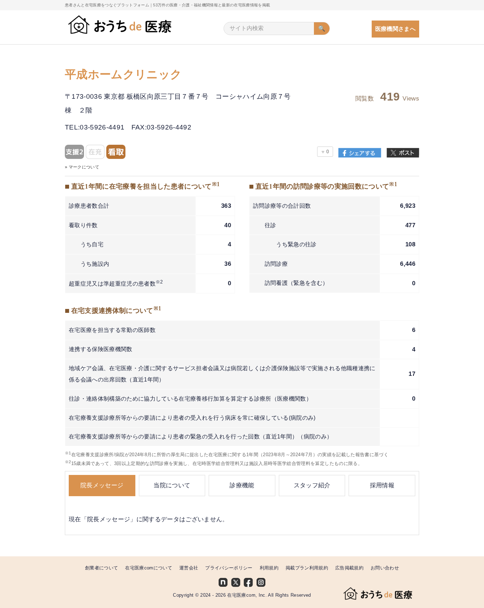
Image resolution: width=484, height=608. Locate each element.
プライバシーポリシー (228, 567)
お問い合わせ (385, 567)
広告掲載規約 (349, 567)
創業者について (101, 567)
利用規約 (269, 567)
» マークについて (82, 167)
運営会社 (188, 567)
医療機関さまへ (395, 29)
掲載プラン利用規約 (307, 567)
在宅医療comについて (148, 567)
